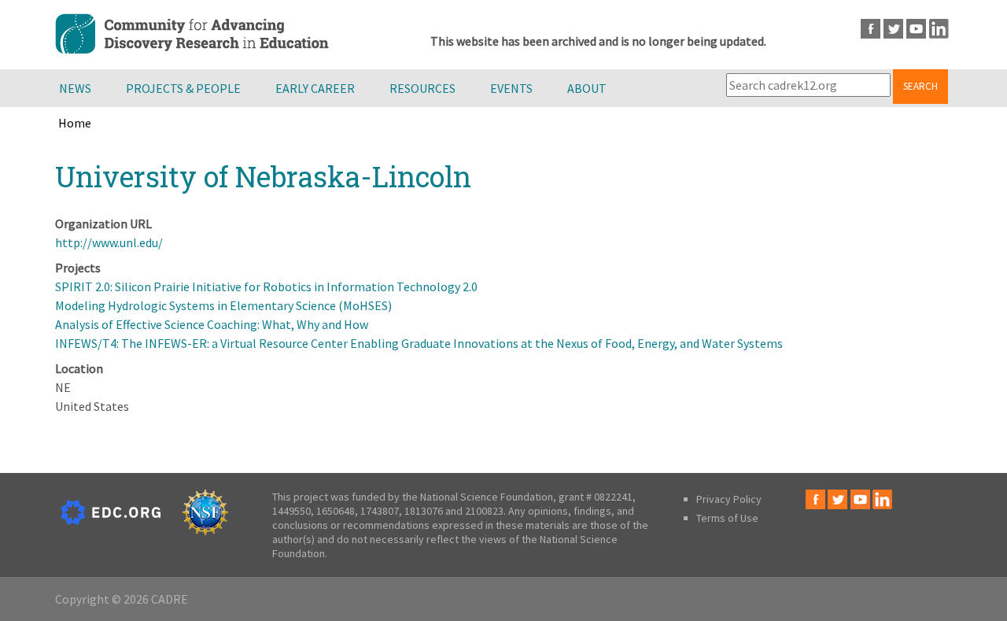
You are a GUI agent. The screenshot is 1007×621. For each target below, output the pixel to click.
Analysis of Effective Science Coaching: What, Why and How (211, 324)
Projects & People (183, 88)
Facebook (870, 29)
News (75, 88)
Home (74, 123)
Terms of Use (727, 518)
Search (920, 86)
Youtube (916, 29)
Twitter (893, 29)
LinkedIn (939, 29)
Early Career (315, 88)
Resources (422, 88)
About (587, 88)
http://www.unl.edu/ (109, 242)
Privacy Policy (729, 499)
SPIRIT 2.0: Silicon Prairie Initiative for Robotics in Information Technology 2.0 (266, 286)
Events (511, 88)
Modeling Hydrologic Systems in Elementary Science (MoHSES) (223, 305)
